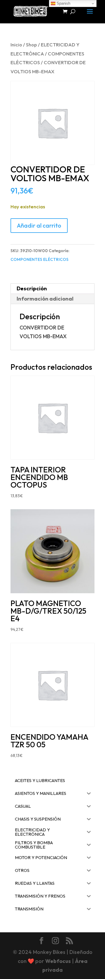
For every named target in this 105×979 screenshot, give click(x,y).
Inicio (16, 44)
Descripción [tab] (32, 288)
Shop (31, 44)
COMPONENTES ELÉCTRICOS (39, 259)
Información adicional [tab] (45, 298)
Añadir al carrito (39, 225)
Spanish (62, 3)
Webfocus (58, 961)
